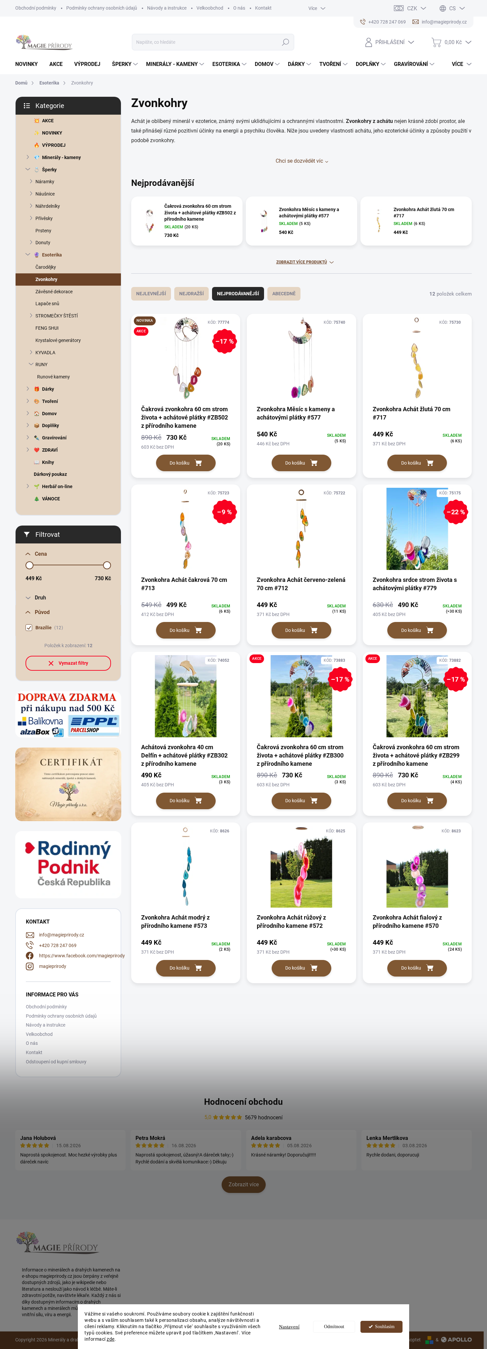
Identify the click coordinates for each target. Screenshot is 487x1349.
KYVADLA (45, 352)
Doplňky (50, 425)
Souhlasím (385, 1326)
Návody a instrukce (167, 8)
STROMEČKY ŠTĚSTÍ (56, 315)
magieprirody (52, 966)
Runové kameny (53, 376)
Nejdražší (191, 293)
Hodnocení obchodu (243, 1102)
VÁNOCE (51, 498)
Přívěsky (44, 218)
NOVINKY (52, 133)
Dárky (48, 389)
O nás (239, 8)
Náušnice (45, 194)
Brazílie (48, 628)
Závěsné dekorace (54, 291)
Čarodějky (45, 267)
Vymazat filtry (73, 663)
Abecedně (284, 293)
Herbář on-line (57, 486)
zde (111, 1339)
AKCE (48, 120)
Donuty (42, 242)
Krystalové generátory (58, 340)
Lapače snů (47, 303)
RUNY (41, 364)
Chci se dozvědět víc (299, 161)
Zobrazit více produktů (301, 262)
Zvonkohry (46, 279)
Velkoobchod (209, 8)
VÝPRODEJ (54, 145)
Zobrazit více (244, 1184)
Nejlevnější (151, 293)
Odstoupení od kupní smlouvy (56, 1061)
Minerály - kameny (61, 157)
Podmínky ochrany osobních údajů (101, 8)
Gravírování (54, 437)
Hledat (285, 42)
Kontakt (263, 8)
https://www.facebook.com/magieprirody (82, 955)
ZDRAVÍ (50, 450)
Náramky (44, 181)
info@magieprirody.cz (61, 934)
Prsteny (43, 230)
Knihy (48, 462)
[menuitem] (29, 64)
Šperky (49, 169)
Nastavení (289, 1326)
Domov (49, 413)
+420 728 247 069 (58, 945)
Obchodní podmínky (35, 8)
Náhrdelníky (47, 206)
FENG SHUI (47, 328)
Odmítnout (334, 1326)
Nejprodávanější (238, 293)
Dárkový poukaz (50, 474)
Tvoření (50, 401)
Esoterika (52, 254)
